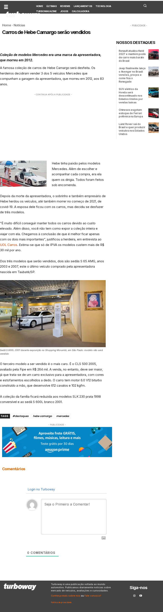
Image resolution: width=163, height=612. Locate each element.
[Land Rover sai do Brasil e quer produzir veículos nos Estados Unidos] (153, 127)
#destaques (21, 416)
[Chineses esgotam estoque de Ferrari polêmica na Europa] (153, 113)
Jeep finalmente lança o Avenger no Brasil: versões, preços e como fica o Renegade (132, 75)
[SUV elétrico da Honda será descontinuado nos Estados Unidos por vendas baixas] (153, 92)
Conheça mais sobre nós (65, 595)
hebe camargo (42, 416)
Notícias (19, 25)
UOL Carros (8, 245)
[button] (145, 5)
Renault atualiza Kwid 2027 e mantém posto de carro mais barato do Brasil (132, 55)
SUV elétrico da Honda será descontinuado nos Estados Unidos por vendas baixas (131, 95)
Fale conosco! (92, 595)
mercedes (62, 416)
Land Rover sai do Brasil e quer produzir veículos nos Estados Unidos (132, 129)
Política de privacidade (61, 602)
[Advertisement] (53, 126)
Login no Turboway (41, 489)
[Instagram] (134, 596)
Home (6, 25)
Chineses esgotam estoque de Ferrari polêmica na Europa (131, 113)
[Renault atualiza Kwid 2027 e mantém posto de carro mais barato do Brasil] (153, 54)
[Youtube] (140, 596)
